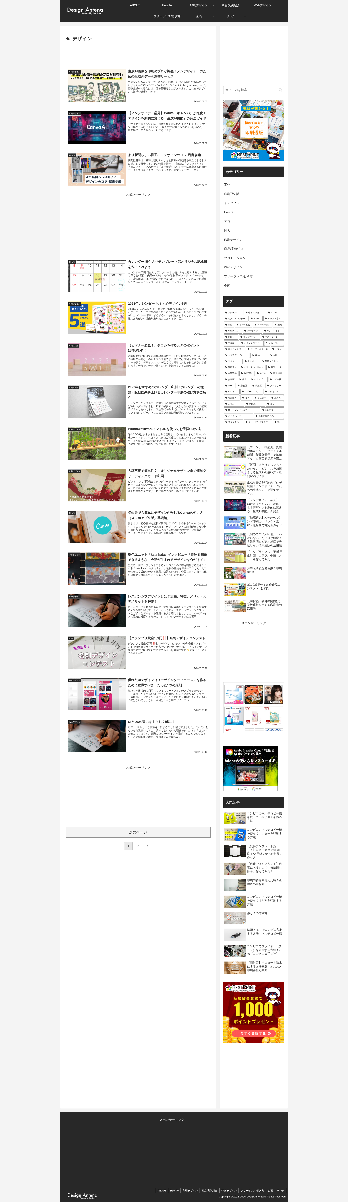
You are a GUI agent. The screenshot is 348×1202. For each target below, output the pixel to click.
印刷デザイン (190, 1190)
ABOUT (162, 1190)
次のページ (138, 832)
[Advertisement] (138, 53)
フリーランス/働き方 (252, 1190)
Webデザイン (229, 1190)
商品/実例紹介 (210, 1190)
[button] (280, 90)
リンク (280, 1190)
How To (174, 1190)
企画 (270, 1190)
